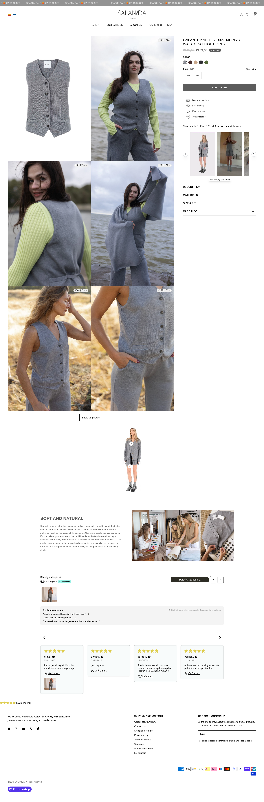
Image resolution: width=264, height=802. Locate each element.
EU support (140, 753)
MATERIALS (190, 195)
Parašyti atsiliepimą (189, 579)
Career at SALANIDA (145, 722)
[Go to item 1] (49, 594)
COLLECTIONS (114, 25)
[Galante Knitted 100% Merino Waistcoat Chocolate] (190, 62)
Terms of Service (142, 739)
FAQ (169, 25)
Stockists (139, 744)
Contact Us (140, 726)
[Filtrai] (213, 579)
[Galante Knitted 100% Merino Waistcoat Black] (201, 62)
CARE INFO (155, 25)
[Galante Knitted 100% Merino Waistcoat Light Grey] (185, 62)
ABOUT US (136, 25)
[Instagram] (18, 728)
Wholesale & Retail (143, 748)
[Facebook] (11, 728)
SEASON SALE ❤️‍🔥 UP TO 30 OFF (52, 3)
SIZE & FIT (189, 203)
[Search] (247, 15)
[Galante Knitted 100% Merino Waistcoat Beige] (196, 62)
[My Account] (241, 15)
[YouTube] (25, 729)
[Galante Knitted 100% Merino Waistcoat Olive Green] (206, 62)
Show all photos (91, 417)
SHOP (95, 25)
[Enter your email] (253, 734)
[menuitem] (97, 25)
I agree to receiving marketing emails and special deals (226, 741)
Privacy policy (141, 735)
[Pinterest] (33, 728)
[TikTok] (40, 728)
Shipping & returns (143, 730)
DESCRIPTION (192, 187)
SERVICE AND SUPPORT (148, 716)
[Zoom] (85, 47)
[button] (8, 703)
